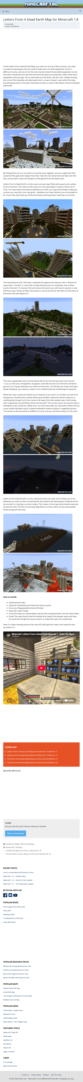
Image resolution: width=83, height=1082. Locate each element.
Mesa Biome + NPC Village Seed (15, 1022)
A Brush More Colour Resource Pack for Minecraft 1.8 (28, 854)
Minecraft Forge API (10, 1032)
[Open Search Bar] (80, 10)
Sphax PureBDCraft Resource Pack (16, 977)
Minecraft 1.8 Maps (14, 847)
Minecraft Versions (10, 1066)
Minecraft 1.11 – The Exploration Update (18, 884)
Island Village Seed (10, 1018)
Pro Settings (8, 1062)
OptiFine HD (7, 1040)
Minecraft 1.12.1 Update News (14, 876)
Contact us (25, 1075)
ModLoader (7, 1036)
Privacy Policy (36, 1075)
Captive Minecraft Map (11, 988)
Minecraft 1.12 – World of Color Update (17, 880)
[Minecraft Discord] (10, 897)
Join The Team (56, 1075)
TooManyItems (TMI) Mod (13, 918)
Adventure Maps (13, 844)
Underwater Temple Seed (13, 1010)
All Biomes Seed (9, 1014)
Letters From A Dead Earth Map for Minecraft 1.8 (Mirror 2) (32, 755)
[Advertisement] (41, 48)
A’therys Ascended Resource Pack (16, 970)
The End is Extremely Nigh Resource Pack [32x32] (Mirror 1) (32, 759)
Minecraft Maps (27, 844)
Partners (46, 1075)
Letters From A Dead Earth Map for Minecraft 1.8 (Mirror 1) (32, 751)
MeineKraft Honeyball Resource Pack (17, 966)
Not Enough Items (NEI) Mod (14, 907)
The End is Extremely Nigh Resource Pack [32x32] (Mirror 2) (32, 762)
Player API (7, 1048)
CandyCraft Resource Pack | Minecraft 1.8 (23, 850)
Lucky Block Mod (9, 922)
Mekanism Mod (8, 914)
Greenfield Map (9, 992)
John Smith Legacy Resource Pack (15, 974)
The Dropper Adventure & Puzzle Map (17, 996)
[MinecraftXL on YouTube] (15, 897)
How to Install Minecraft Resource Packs (18, 872)
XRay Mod (7, 910)
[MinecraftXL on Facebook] (5, 897)
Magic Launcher (9, 1051)
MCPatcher (7, 1044)
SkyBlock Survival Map (11, 1000)
